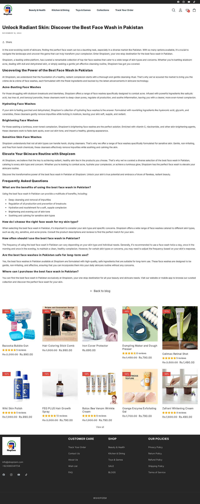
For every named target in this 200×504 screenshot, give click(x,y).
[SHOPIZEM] (7, 10)
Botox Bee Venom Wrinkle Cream (98, 410)
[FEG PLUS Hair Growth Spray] (60, 386)
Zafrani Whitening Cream (178, 408)
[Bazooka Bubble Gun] (20, 323)
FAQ (70, 472)
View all (100, 427)
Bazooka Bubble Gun (15, 345)
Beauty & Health (116, 447)
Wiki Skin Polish (12, 408)
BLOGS (112, 472)
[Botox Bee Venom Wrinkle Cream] (100, 386)
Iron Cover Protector (95, 345)
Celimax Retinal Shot (175, 353)
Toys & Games (115, 459)
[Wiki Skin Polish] (20, 386)
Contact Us (74, 453)
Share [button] (9, 42)
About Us (73, 459)
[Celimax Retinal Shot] (180, 328)
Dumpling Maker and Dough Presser (139, 347)
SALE (111, 466)
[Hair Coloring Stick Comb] (60, 323)
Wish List (73, 466)
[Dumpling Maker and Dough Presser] (140, 323)
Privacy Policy (155, 447)
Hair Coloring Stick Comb (58, 345)
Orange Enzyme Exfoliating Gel (139, 410)
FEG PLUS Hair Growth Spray (56, 410)
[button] (173, 10)
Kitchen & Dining (116, 453)
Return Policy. (155, 453)
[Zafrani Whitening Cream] (180, 386)
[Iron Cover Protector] (100, 323)
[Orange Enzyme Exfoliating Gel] (140, 386)
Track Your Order (77, 447)
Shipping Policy (156, 466)
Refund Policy (155, 459)
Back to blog (102, 291)
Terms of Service (156, 472)
